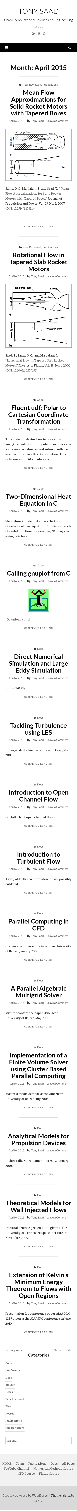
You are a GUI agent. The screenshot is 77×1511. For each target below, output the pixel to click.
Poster (9, 1413)
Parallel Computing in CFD (38, 924)
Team (20, 1463)
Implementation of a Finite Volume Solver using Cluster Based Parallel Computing (38, 1065)
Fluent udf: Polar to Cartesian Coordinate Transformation (38, 414)
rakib (38, 1500)
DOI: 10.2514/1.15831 (19, 208)
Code (40, 399)
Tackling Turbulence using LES (38, 728)
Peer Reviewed (32, 84)
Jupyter (10, 1385)
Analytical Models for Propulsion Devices (38, 1139)
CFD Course (26, 1473)
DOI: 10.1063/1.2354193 (21, 370)
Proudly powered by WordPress (25, 1495)
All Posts (68, 1463)
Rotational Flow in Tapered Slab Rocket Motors (38, 261)
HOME (6, 1463)
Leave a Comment (57, 120)
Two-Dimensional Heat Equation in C (38, 499)
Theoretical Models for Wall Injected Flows (38, 1206)
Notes (9, 1392)
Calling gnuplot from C (38, 573)
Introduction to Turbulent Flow (38, 857)
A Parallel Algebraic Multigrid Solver (38, 991)
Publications (50, 84)
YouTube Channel (16, 1468)
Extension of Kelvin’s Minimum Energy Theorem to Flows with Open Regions (38, 1285)
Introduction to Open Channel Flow (39, 795)
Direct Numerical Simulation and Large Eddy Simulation (38, 663)
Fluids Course (49, 1473)
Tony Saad (38, 11)
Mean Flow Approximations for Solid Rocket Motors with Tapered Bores (38, 102)
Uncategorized (15, 1427)
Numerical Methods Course (53, 1468)
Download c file (18, 619)
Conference (12, 1370)
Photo (9, 1406)
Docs (40, 648)
